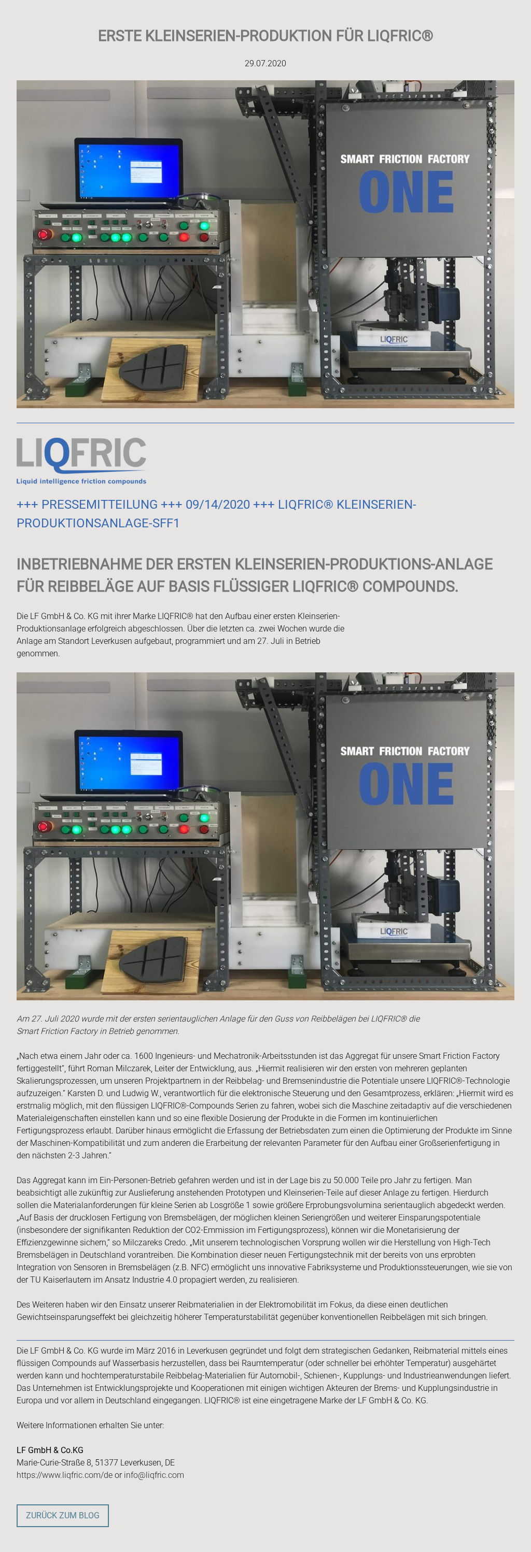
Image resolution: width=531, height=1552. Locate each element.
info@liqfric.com (154, 1475)
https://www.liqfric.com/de (65, 1475)
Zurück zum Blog (63, 1515)
